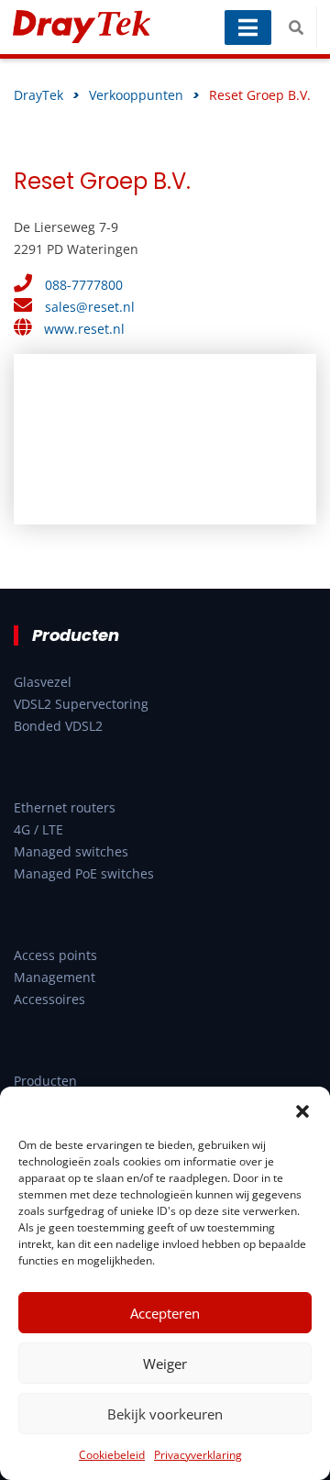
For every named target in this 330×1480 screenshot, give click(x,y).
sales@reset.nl (90, 306)
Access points (55, 955)
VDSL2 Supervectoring (81, 703)
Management (54, 977)
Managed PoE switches (84, 873)
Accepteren (165, 1313)
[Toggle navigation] (248, 27)
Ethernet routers (65, 807)
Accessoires (49, 999)
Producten (45, 1080)
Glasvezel (43, 681)
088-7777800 (84, 284)
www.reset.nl (84, 328)
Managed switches (71, 851)
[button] (302, 1109)
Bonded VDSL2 (58, 725)
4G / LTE (38, 829)
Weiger (165, 1363)
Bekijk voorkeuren (165, 1414)
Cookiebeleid (112, 1455)
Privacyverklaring (198, 1455)
